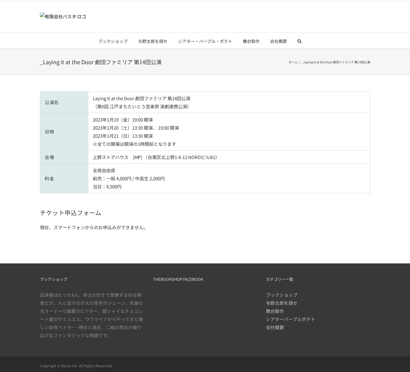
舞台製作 (275, 311)
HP (137, 157)
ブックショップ (281, 295)
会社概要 (275, 327)
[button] (299, 41)
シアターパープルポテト (290, 319)
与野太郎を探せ (281, 303)
